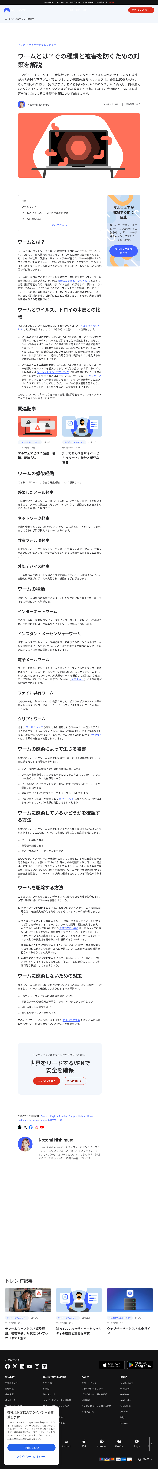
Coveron (133, 1411)
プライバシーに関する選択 (94, 1394)
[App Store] (112, 1365)
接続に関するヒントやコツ (120, 1317)
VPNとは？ (48, 1382)
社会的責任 (48, 1411)
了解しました (31, 1447)
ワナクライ (96, 735)
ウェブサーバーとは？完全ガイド (128, 1331)
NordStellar (135, 1405)
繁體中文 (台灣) (55, 1119)
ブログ (21, 44)
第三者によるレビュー (16, 1405)
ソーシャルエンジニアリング (53, 372)
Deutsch (45, 1116)
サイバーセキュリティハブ (56, 1405)
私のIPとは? (49, 1394)
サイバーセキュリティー (42, 44)
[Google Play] (140, 1365)
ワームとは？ (29, 206)
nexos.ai (133, 1423)
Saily (131, 1417)
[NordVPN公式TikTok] (19, 1127)
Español (63, 1116)
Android (66, 1446)
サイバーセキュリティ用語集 (57, 1400)
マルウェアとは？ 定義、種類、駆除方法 (36, 455)
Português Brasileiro (28, 1119)
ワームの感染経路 (31, 219)
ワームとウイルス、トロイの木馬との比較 (45, 213)
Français (73, 1116)
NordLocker (135, 1400)
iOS (84, 1446)
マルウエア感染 (71, 1020)
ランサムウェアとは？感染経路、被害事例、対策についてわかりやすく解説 (26, 1333)
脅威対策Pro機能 (68, 928)
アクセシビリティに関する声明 (96, 1405)
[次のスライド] (151, 1444)
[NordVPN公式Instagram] (36, 1127)
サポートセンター (90, 1382)
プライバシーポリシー (98, 1388)
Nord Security (136, 1382)
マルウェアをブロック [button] (123, 251)
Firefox (119, 1446)
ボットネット (66, 799)
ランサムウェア (34, 727)
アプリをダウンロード (141, 10)
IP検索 (46, 1388)
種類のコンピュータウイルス (74, 280)
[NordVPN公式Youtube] (42, 1127)
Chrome (101, 1446)
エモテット (77, 679)
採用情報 (19, 1388)
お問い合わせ (87, 1411)
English (54, 1116)
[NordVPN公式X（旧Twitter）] (25, 1127)
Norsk (90, 1116)
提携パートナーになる (54, 1423)
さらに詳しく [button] (74, 1081)
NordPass (134, 1394)
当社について (11, 1382)
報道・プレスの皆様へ (54, 1417)
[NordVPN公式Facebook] (31, 1127)
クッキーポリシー (16, 1438)
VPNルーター (11, 1400)
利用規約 (95, 1400)
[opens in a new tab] (7, 1366)
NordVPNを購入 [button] (47, 1081)
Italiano (82, 1116)
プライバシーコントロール (31, 1456)
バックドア (95, 376)
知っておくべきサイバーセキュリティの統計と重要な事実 (80, 458)
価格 (71, 9)
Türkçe (43, 1119)
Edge (137, 1446)
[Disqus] (60, 1218)
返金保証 (9, 1394)
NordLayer (134, 1388)
